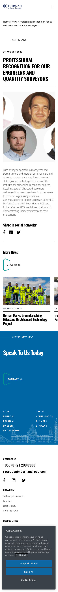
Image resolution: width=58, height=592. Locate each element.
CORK (6, 411)
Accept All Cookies (29, 563)
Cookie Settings (29, 580)
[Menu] (52, 7)
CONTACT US (15, 379)
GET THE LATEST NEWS (22, 337)
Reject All (28, 571)
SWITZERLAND (11, 431)
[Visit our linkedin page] (13, 480)
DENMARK (41, 421)
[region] (29, 558)
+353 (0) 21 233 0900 (19, 464)
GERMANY (41, 426)
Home (6, 21)
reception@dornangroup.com (25, 471)
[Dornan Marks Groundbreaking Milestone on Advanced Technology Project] (26, 301)
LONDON (8, 416)
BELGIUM (8, 421)
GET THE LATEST (19, 39)
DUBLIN (40, 411)
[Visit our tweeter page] (24, 480)
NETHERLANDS (44, 416)
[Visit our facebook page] (4, 480)
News (14, 21)
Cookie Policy (22, 555)
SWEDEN (8, 426)
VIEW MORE (14, 265)
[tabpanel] (26, 301)
